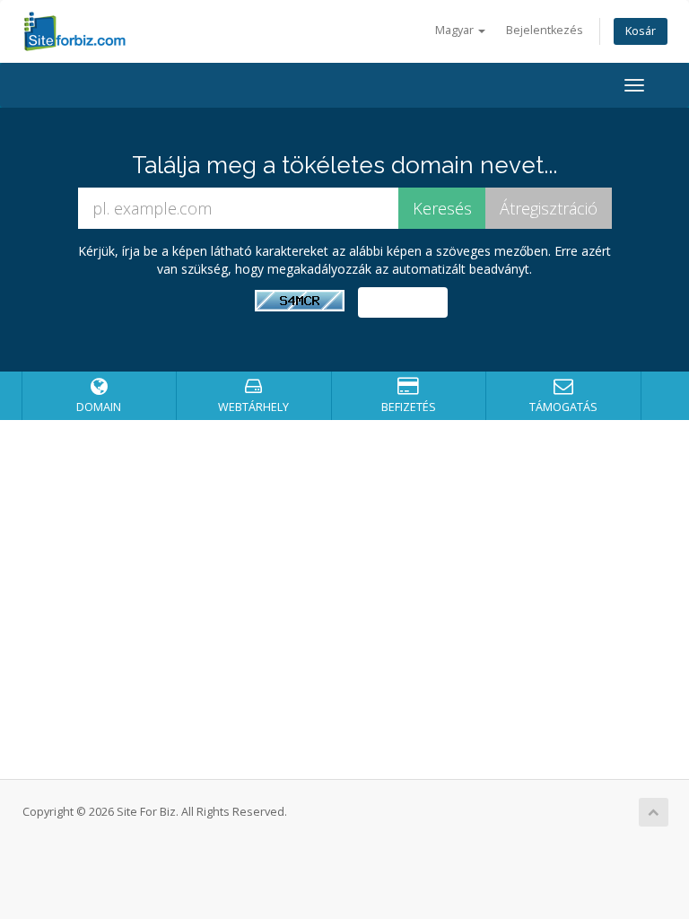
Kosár (640, 31)
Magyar (455, 30)
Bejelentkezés (544, 30)
